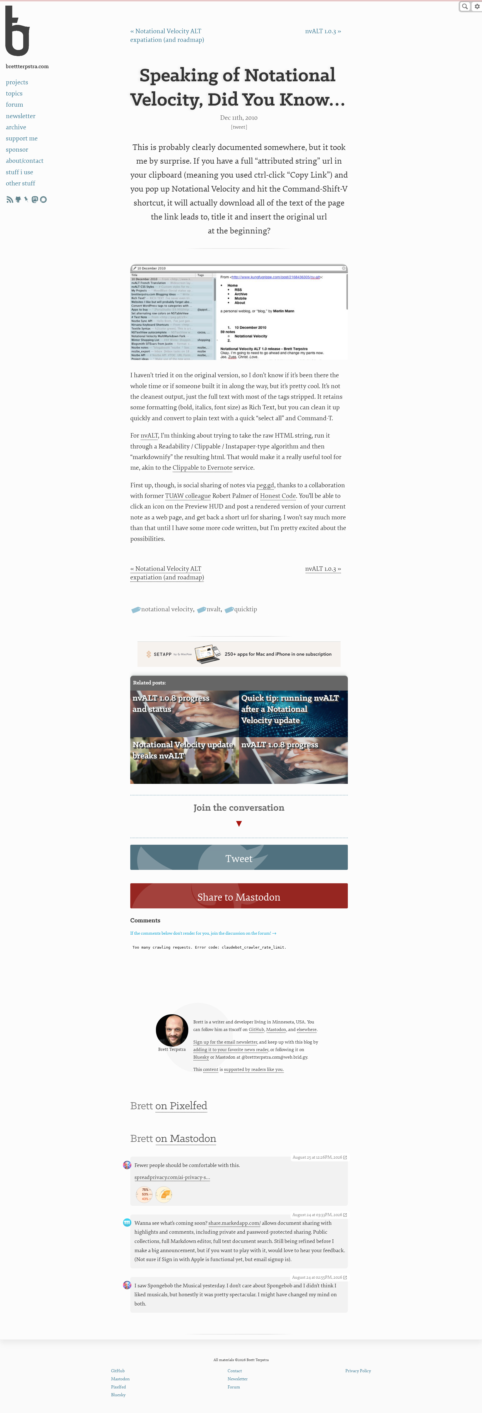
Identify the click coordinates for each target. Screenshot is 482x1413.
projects (17, 82)
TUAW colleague (188, 496)
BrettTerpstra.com (27, 67)
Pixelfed (118, 1387)
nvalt (214, 609)
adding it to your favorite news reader (230, 1049)
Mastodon (276, 1029)
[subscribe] (10, 199)
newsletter (20, 116)
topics (14, 93)
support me (22, 138)
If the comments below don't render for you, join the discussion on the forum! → (203, 933)
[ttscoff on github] (18, 199)
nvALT (149, 435)
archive (16, 127)
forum (14, 105)
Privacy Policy (358, 1371)
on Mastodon (185, 1139)
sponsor (17, 149)
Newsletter (238, 1379)
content (210, 1069)
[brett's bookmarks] (26, 199)
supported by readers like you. (254, 1069)
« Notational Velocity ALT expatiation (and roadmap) (167, 573)
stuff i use (19, 172)
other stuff (20, 183)
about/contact (25, 161)
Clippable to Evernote (202, 468)
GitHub (256, 1029)
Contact (235, 1371)
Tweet (239, 127)
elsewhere (307, 1029)
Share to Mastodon (239, 897)
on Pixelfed (181, 1106)
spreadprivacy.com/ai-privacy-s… (172, 1177)
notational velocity (167, 609)
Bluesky (201, 1057)
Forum (234, 1387)
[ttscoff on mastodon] (35, 199)
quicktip (245, 609)
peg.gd (265, 485)
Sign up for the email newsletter (225, 1042)
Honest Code (278, 496)
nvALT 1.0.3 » (323, 31)
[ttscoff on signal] (43, 199)
